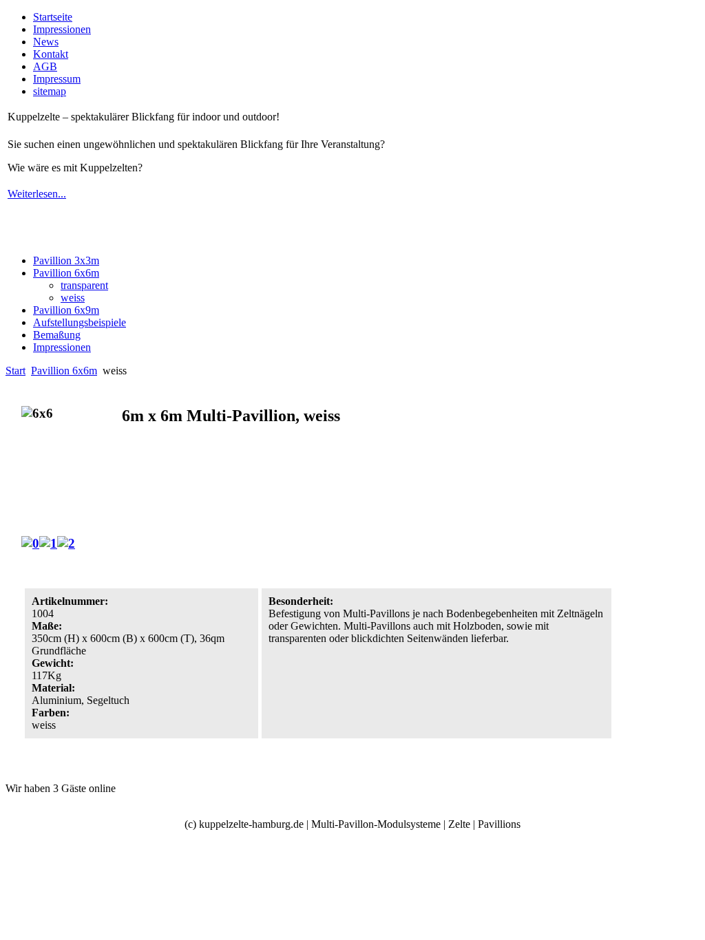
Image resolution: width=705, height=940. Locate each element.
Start (15, 370)
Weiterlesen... (37, 194)
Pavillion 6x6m (64, 370)
